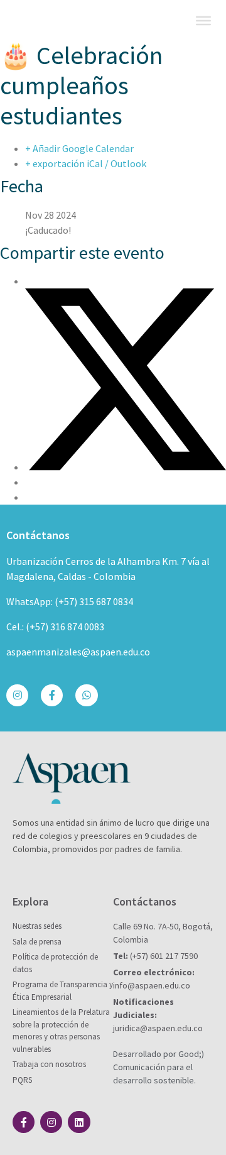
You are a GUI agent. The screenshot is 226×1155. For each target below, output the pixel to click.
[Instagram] (17, 695)
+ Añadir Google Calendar (79, 148)
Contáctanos (38, 535)
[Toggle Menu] (203, 20)
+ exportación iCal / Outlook (85, 163)
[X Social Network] (125, 467)
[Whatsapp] (86, 695)
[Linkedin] (79, 1122)
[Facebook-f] (52, 695)
